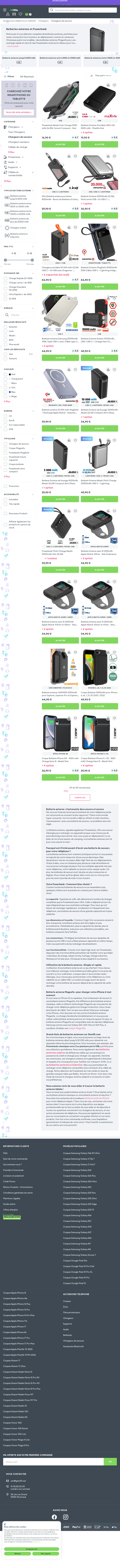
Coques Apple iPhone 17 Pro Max (18, 1343)
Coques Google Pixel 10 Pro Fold (78, 1266)
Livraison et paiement (13, 1176)
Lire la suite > (13, 46)
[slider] (5, 260)
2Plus (7, 476)
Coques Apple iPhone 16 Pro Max (18, 1315)
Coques (67, 1301)
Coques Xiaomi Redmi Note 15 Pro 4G (21, 1383)
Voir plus (80, 797)
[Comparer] (69, 85)
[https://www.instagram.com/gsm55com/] (65, 1517)
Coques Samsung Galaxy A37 (77, 1232)
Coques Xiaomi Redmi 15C (15, 1411)
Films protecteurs (71, 1312)
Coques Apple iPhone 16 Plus (16, 1304)
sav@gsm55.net (18, 1481)
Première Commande (13, 1170)
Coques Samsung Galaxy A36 (77, 1226)
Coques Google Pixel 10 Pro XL (78, 1272)
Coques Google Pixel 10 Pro (76, 1277)
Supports (67, 1324)
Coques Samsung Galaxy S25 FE (78, 1209)
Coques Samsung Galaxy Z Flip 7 (79, 1159)
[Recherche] (52, 10)
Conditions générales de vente (18, 1192)
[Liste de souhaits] (20, 14)
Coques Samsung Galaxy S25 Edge (80, 1204)
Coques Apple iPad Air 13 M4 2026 (19, 1355)
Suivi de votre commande (15, 1159)
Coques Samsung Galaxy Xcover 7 (79, 1255)
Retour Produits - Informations (18, 1187)
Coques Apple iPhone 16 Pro (16, 1309)
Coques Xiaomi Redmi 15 (15, 1406)
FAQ (5, 1153)
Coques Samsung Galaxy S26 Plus (79, 1176)
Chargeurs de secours (61, 21)
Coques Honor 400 (12, 1422)
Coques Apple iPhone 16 (14, 1293)
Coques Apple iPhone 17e (15, 1321)
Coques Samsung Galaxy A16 (77, 1249)
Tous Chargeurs (16, 132)
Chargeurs (43, 21)
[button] (99, 132)
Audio (66, 1329)
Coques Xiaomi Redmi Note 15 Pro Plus (21, 1389)
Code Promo (9, 1181)
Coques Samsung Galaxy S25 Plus (79, 1192)
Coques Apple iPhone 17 (14, 1326)
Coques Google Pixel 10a (75, 1260)
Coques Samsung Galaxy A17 (77, 1243)
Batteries (67, 1335)
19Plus (7, 181)
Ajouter (60, 144)
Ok (110, 1461)
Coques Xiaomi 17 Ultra (14, 1366)
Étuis (65, 1307)
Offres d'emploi (10, 1209)
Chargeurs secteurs (18, 142)
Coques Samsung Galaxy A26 (77, 1238)
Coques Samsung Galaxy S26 (77, 1170)
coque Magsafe (76, 1028)
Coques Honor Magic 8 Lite (16, 1439)
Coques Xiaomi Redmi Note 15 (17, 1372)
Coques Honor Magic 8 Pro (16, 1445)
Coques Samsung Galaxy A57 (77, 1221)
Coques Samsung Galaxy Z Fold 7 (79, 1164)
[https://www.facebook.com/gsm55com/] (54, 1517)
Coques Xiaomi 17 (11, 1360)
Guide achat (9, 1204)
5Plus (11, 152)
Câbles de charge (17, 147)
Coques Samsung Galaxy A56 (77, 1215)
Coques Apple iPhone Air (15, 1332)
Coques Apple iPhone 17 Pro (16, 1338)
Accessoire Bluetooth (73, 1346)
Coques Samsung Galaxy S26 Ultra (80, 1181)
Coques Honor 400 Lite (14, 1434)
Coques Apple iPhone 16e (15, 1298)
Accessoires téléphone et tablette (19, 21)
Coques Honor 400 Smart (15, 1428)
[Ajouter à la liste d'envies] (75, 85)
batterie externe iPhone (96, 1098)
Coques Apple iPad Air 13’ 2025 (17, 1349)
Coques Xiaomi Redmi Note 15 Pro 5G (21, 1377)
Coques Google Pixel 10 (74, 1283)
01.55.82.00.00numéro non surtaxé (20, 1487)
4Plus (7, 401)
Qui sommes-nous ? (12, 1164)
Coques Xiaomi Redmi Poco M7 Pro (20, 1400)
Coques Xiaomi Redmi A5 (15, 1417)
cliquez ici (36, 1542)
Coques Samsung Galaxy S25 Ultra (80, 1198)
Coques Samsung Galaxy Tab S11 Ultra (81, 1153)
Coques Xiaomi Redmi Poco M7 (18, 1394)
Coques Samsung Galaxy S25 (77, 1187)
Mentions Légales (11, 1198)
